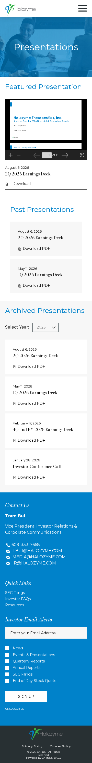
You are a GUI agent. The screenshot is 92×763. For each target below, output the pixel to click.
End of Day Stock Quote (34, 681)
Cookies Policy (60, 746)
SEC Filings (15, 592)
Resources (14, 605)
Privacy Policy (31, 746)
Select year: (17, 327)
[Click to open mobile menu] (82, 9)
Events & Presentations (34, 655)
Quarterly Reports (29, 661)
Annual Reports (26, 668)
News (18, 648)
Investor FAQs (18, 599)
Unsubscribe (14, 708)
